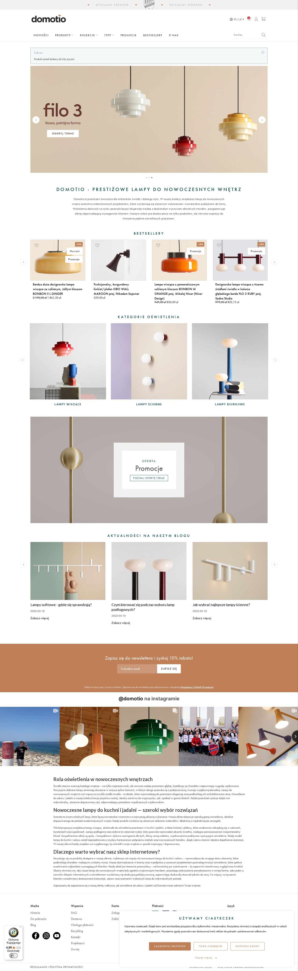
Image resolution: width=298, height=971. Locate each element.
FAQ (74, 913)
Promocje (129, 35)
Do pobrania (38, 919)
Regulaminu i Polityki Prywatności (197, 687)
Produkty (63, 35)
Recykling (77, 931)
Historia (35, 913)
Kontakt (75, 937)
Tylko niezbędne (211, 946)
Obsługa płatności (82, 925)
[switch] (14, 955)
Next (262, 119)
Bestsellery (152, 35)
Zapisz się (169, 669)
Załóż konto (118, 919)
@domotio (131, 699)
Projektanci (78, 943)
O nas (174, 35)
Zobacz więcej (39, 618)
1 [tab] (146, 177)
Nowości (41, 35)
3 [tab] (151, 177)
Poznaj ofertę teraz (149, 478)
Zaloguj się (118, 913)
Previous (36, 119)
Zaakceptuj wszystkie (170, 946)
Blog (33, 925)
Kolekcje (88, 35)
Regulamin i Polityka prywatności (56, 967)
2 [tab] (149, 177)
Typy (108, 35)
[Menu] (20, 927)
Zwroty (75, 949)
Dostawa (76, 919)
